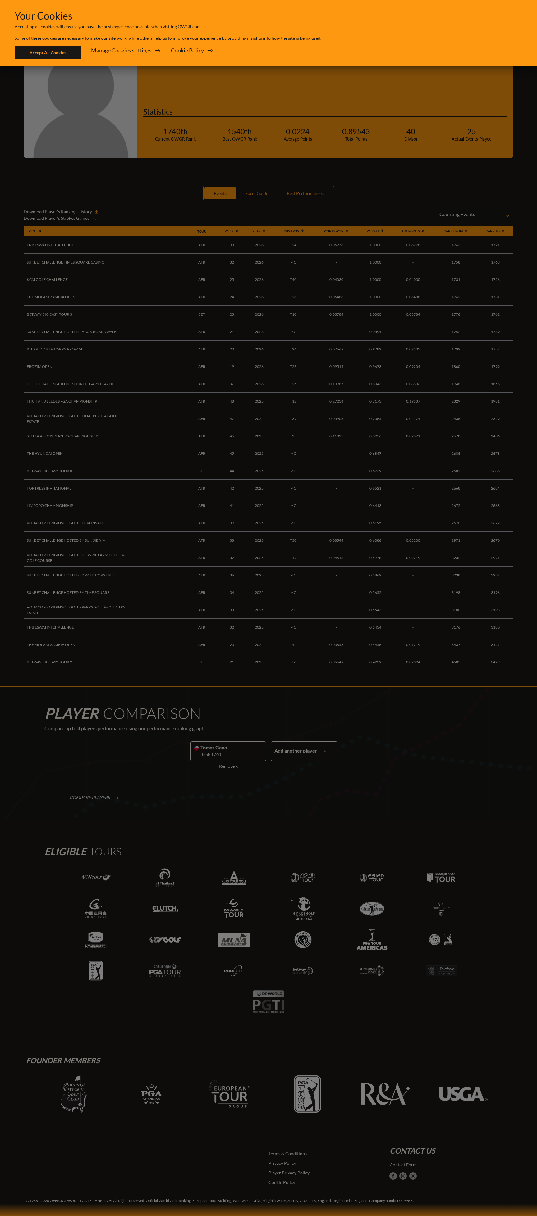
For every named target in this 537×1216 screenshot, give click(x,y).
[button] (126, 52)
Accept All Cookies (48, 52)
